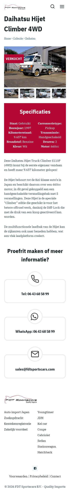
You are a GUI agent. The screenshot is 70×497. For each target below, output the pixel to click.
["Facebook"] (35, 468)
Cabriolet (44, 435)
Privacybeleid (39, 476)
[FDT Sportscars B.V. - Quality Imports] (15, 6)
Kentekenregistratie (17, 424)
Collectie (18, 38)
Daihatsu (30, 38)
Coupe (42, 429)
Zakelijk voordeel (16, 429)
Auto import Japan (16, 412)
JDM (40, 418)
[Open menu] (62, 6)
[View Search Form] (52, 6)
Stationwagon (47, 446)
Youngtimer (46, 412)
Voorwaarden (18, 476)
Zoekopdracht (13, 418)
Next (63, 67)
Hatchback (45, 452)
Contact (55, 476)
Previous (6, 67)
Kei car (42, 424)
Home (7, 38)
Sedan (42, 441)
